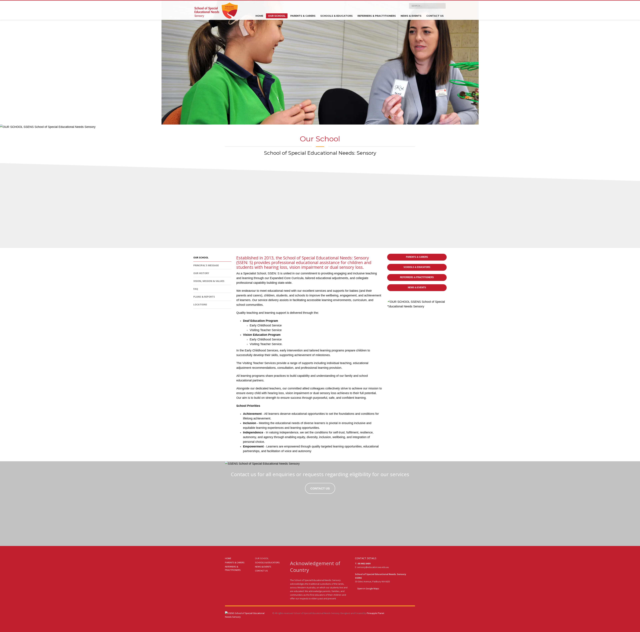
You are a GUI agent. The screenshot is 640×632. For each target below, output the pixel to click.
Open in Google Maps (368, 588)
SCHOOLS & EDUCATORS (267, 562)
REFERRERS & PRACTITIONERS (233, 568)
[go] (442, 6)
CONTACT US (261, 570)
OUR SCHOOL (261, 558)
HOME (228, 558)
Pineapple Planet (375, 613)
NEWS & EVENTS (263, 566)
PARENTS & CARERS (234, 562)
